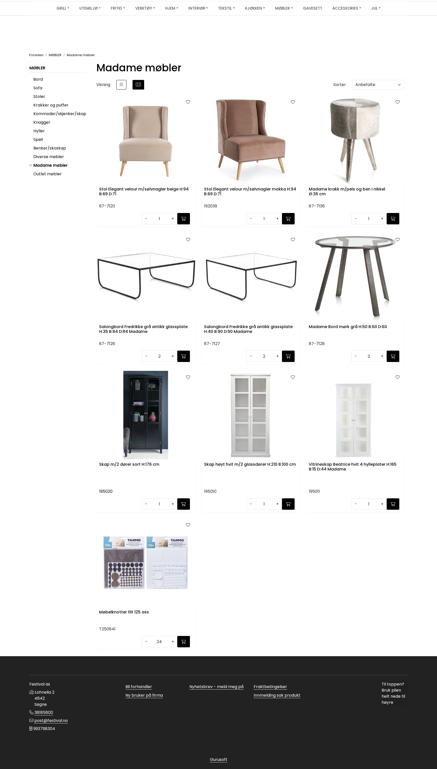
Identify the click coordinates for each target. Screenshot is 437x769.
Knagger (41, 122)
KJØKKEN (253, 8)
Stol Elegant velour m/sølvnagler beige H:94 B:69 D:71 (144, 192)
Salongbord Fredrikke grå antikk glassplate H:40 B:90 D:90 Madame (248, 329)
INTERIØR (196, 8)
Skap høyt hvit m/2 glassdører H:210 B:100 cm (250, 464)
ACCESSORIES (345, 8)
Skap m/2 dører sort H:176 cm (129, 464)
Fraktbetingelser (270, 687)
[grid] (138, 85)
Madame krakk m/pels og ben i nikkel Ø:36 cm (347, 192)
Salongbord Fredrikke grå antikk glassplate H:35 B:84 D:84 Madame (143, 329)
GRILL (61, 8)
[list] (121, 85)
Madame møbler (50, 165)
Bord (38, 79)
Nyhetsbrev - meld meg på (216, 687)
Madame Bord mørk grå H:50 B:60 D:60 (348, 327)
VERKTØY (143, 8)
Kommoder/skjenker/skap (59, 114)
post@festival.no (51, 720)
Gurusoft (218, 759)
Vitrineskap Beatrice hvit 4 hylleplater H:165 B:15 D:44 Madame (353, 467)
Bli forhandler (138, 687)
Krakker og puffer (51, 105)
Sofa (37, 88)
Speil (38, 139)
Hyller (39, 131)
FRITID (116, 8)
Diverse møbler (48, 157)
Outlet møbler (47, 174)
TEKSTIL (225, 8)
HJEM (170, 8)
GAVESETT (312, 8)
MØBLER (282, 8)
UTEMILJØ (88, 8)
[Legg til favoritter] (188, 102)
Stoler (39, 96)
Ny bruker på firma (144, 695)
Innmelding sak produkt (277, 695)
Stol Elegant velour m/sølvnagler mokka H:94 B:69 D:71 (250, 192)
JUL (374, 8)
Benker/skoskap (49, 148)
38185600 (43, 712)
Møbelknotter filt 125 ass (124, 612)
